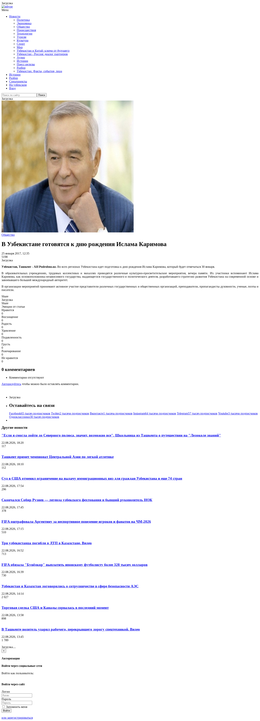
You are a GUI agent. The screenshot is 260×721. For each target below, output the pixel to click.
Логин (6, 691)
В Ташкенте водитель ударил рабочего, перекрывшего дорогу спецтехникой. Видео (71, 629)
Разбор (21, 67)
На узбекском (18, 84)
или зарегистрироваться (17, 717)
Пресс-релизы (26, 64)
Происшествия (26, 30)
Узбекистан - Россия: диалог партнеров (42, 54)
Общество (23, 26)
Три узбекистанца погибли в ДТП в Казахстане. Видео (47, 543)
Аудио (21, 57)
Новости (14, 16)
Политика (23, 19)
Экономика (24, 23)
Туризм (21, 37)
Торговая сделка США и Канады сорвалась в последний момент (55, 608)
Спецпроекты (18, 81)
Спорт (21, 43)
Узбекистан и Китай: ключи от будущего (43, 50)
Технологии (24, 33)
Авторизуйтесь (11, 384)
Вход (12, 88)
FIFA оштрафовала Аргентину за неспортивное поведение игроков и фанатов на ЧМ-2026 (76, 522)
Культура (22, 40)
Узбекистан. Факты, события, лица (39, 71)
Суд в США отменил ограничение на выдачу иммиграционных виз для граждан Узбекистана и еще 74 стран (92, 478)
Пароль (6, 699)
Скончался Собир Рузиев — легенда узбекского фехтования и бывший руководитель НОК (77, 500)
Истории (22, 61)
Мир (20, 47)
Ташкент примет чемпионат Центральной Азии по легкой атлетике (58, 457)
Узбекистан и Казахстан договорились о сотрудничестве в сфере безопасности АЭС (70, 586)
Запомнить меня (16, 706)
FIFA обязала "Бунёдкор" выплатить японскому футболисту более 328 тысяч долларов (75, 565)
